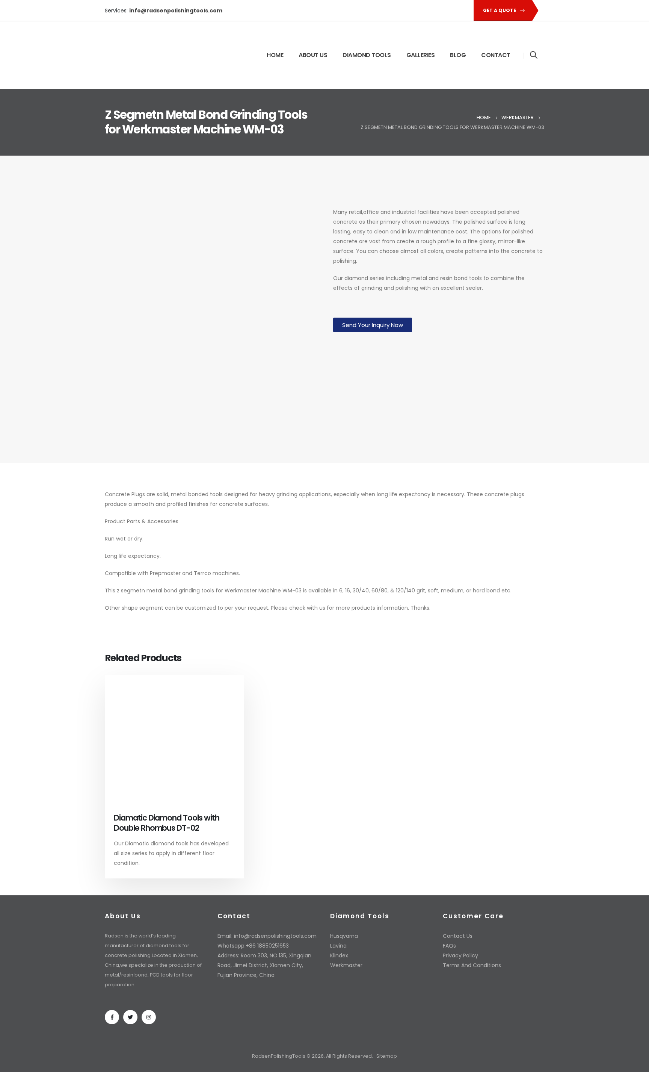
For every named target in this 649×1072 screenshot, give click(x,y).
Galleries (420, 55)
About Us (313, 55)
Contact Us (457, 936)
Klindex (339, 955)
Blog (458, 55)
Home (275, 55)
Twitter (130, 1017)
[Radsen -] (138, 55)
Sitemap (386, 1056)
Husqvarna (344, 936)
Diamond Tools (367, 55)
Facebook (112, 1017)
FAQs (449, 945)
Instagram (149, 1017)
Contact (495, 55)
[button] (372, 325)
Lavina (338, 945)
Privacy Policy (460, 955)
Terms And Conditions (472, 965)
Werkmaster (241, 590)
